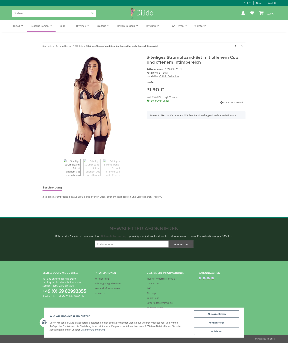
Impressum (153, 298)
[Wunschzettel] (252, 13)
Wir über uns (102, 278)
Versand (173, 97)
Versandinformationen (107, 288)
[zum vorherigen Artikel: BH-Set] (235, 46)
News (259, 3)
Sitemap (151, 293)
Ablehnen (216, 331)
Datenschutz (154, 283)
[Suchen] (92, 13)
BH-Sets (163, 72)
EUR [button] (246, 3)
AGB (149, 288)
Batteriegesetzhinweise (160, 302)
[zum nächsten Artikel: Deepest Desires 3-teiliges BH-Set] (242, 46)
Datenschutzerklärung (113, 236)
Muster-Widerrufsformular (161, 278)
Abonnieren (181, 244)
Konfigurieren (216, 322)
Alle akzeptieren (217, 314)
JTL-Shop (271, 338)
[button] (243, 13)
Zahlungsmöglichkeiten (108, 283)
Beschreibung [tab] (52, 187)
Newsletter (101, 293)
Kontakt (272, 3)
